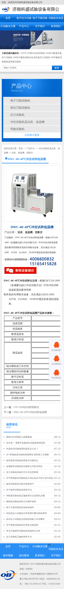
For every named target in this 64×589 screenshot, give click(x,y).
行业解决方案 (8, 26)
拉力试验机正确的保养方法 (19, 536)
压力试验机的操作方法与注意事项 (22, 472)
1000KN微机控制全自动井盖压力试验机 (31, 57)
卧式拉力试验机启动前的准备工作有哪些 (25, 519)
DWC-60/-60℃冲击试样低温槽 (30, 412)
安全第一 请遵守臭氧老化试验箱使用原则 (25, 443)
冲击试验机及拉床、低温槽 (27, 121)
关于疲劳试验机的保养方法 (19, 490)
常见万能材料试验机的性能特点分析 (23, 531)
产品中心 (24, 26)
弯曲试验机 (17, 128)
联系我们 (56, 26)
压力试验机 (17, 114)
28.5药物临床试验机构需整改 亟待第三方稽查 (27, 454)
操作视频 (8, 555)
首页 (8, 18)
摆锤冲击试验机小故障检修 (19, 437)
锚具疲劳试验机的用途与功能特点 (22, 460)
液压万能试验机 (20, 107)
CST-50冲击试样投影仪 (26, 407)
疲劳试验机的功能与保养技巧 (20, 484)
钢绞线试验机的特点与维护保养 (21, 501)
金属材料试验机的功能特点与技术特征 (24, 466)
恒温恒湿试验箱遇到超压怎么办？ (22, 448)
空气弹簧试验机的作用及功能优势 (22, 525)
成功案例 (24, 555)
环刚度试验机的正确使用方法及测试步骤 (25, 495)
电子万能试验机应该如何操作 (20, 507)
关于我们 (40, 26)
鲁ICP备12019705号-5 (30, 579)
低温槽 (33, 280)
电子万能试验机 (20, 100)
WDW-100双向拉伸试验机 (33, 53)
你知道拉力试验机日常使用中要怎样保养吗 (26, 513)
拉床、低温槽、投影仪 (22, 152)
